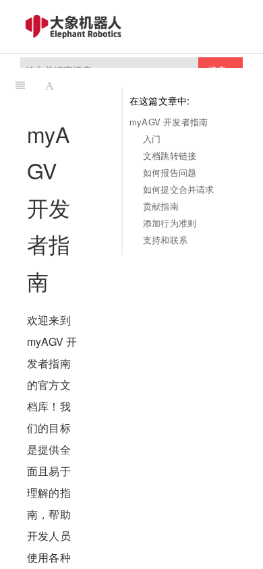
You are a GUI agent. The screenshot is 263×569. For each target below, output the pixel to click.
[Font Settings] (49, 85)
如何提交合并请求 (178, 189)
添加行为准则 (169, 222)
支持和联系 (165, 239)
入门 (151, 138)
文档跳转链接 (169, 155)
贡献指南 (161, 206)
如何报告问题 (169, 172)
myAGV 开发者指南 (168, 121)
